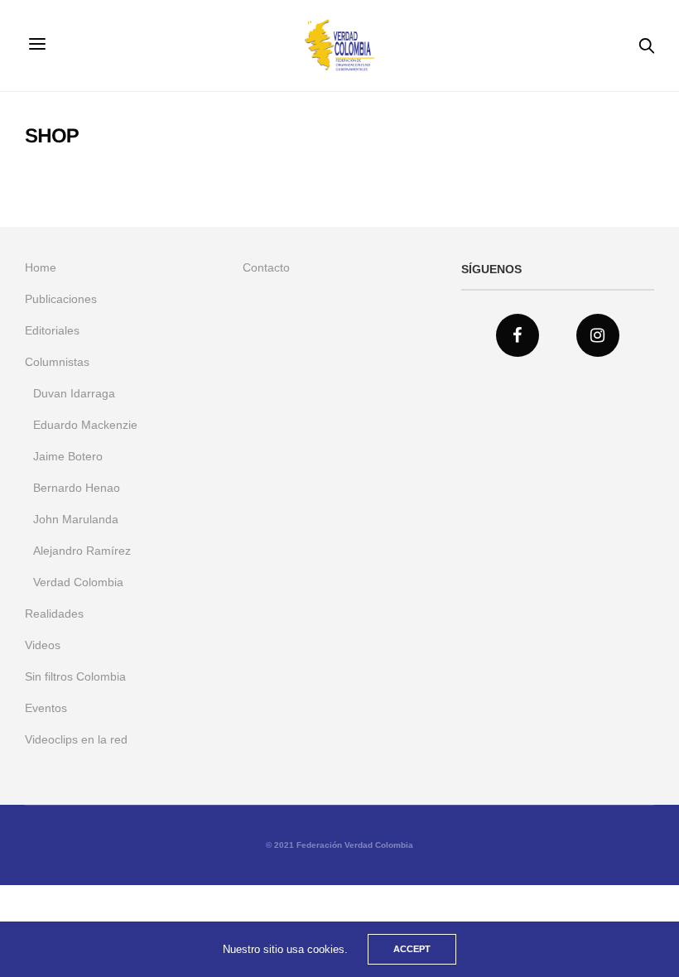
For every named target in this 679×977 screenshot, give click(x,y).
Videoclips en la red (76, 739)
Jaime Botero (68, 456)
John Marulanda (75, 519)
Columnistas (57, 361)
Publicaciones (61, 299)
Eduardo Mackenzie (85, 424)
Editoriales (52, 330)
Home (40, 267)
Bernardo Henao (76, 487)
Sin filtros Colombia (75, 676)
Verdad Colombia (78, 582)
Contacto (266, 267)
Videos (42, 645)
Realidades (54, 613)
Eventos (46, 708)
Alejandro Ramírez (82, 550)
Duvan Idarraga (74, 393)
